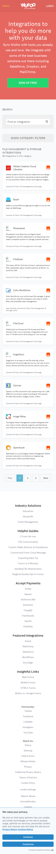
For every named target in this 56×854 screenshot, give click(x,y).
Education (28, 511)
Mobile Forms (28, 682)
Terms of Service (28, 777)
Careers (28, 806)
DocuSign (28, 662)
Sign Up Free (28, 83)
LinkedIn (28, 721)
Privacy (28, 766)
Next (45, 478)
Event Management (28, 521)
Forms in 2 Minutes (28, 563)
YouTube (28, 732)
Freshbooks (28, 615)
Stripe (28, 588)
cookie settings (28, 789)
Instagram (28, 727)
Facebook (28, 716)
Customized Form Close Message (28, 552)
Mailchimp (28, 646)
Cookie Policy (28, 782)
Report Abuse (28, 796)
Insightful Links (28, 672)
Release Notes (28, 761)
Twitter (28, 711)
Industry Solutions (28, 506)
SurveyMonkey (28, 801)
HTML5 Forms (28, 687)
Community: (28, 706)
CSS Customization (28, 541)
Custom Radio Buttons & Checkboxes (28, 547)
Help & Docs (28, 756)
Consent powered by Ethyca (39, 850)
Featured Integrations (28, 635)
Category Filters (28, 138)
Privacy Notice (9, 829)
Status (28, 745)
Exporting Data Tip (28, 558)
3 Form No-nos (28, 536)
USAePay (28, 626)
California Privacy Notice (28, 772)
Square (28, 594)
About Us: (28, 740)
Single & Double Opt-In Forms (28, 574)
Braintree (28, 604)
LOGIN (50, 6)
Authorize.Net (28, 599)
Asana (28, 641)
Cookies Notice (25, 829)
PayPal (28, 621)
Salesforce (28, 651)
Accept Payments (28, 583)
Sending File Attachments (28, 568)
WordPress (28, 657)
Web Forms (28, 677)
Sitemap (28, 750)
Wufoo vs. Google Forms (28, 693)
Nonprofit (28, 516)
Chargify (28, 610)
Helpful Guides (28, 531)
